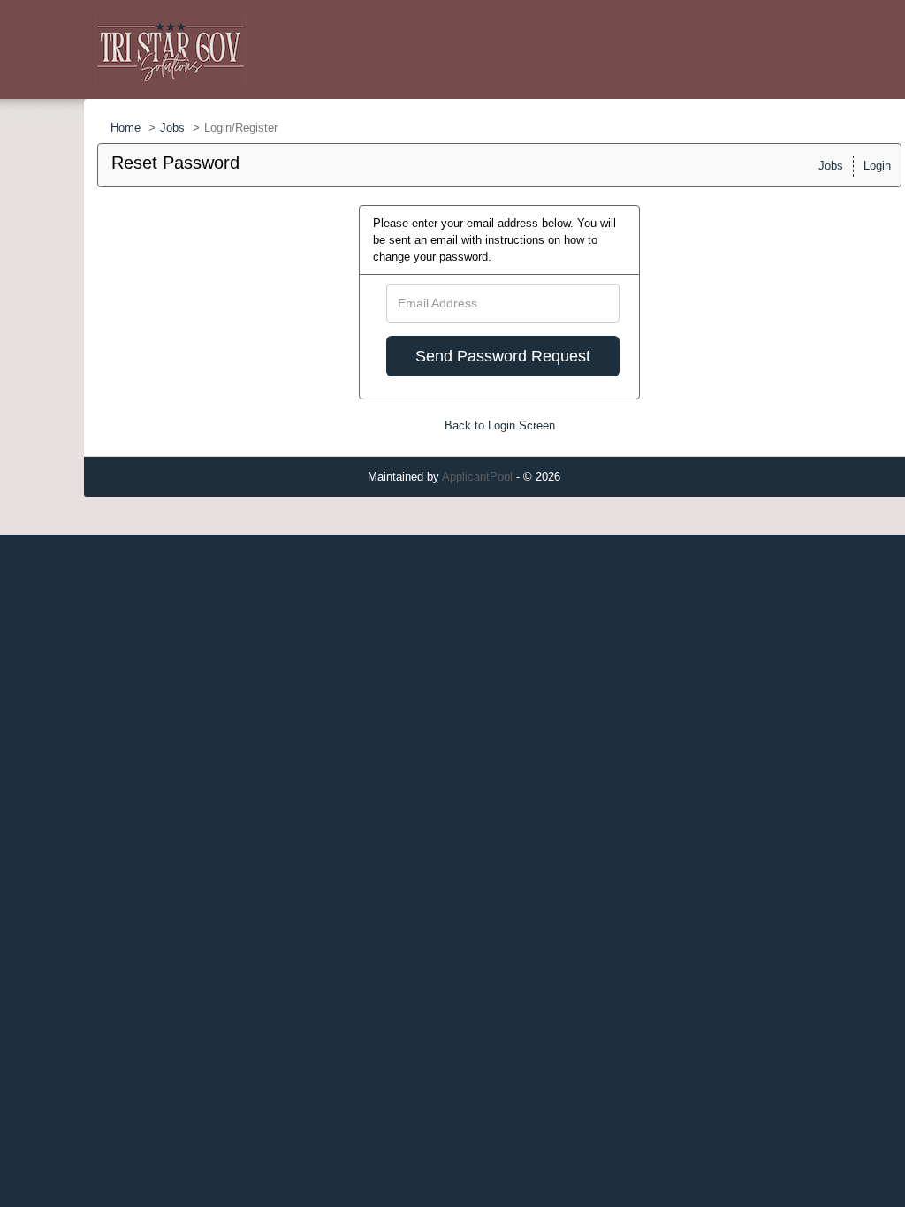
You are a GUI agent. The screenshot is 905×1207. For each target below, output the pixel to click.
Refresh (612, 476)
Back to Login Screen (500, 425)
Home (125, 127)
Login (877, 165)
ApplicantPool (477, 476)
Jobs (172, 127)
